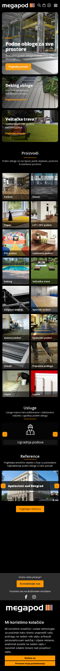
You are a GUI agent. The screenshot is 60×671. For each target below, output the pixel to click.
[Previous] (4, 434)
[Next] (55, 434)
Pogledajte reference (30, 508)
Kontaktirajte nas (30, 583)
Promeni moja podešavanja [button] (30, 663)
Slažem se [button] (30, 658)
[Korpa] (44, 5)
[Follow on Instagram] (34, 597)
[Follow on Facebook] (26, 597)
